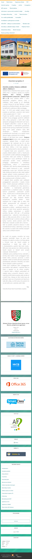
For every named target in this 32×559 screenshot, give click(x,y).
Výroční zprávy (5, 5)
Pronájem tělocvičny (6, 14)
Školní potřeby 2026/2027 (8, 33)
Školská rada (26, 23)
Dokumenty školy (6, 30)
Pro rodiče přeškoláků (7, 17)
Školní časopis (17, 30)
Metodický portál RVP (6, 499)
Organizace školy (19, 2)
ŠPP (27, 2)
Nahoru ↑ (19, 556)
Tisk (17, 555)
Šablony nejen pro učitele (7, 490)
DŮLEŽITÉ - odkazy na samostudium (10, 23)
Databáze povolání (6, 471)
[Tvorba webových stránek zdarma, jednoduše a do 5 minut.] (13, 555)
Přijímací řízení (26, 26)
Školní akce (10, 2)
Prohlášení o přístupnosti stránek (10, 20)
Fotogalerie (27, 5)
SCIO (16, 14)
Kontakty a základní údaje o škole (10, 26)
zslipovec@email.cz (16, 332)
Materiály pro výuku (6, 487)
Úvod (2, 2)
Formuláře (18, 17)
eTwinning (4, 496)
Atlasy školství (5, 474)
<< (3, 531)
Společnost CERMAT (6, 504)
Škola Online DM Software (8, 507)
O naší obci (4, 476)
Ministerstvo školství (6, 482)
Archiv (20, 5)
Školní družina (23, 14)
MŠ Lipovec (4, 8)
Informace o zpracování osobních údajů (11, 11)
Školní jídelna (13, 8)
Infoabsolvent (5, 468)
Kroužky (27, 11)
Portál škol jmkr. (5, 479)
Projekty (14, 5)
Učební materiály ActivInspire (8, 485)
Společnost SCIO (5, 501)
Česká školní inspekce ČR (7, 493)
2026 (18, 531)
